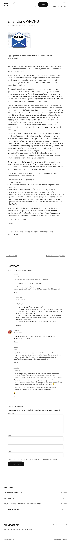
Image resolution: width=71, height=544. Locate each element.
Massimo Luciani (18, 332)
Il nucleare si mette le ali (13, 493)
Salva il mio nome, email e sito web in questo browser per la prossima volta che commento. (33, 459)
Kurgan (15, 26)
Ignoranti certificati (11, 509)
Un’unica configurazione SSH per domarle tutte (22, 504)
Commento (11, 413)
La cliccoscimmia (11, 256)
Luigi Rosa (16, 276)
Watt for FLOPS (9, 498)
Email (9, 443)
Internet (20, 26)
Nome (10, 435)
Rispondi (16, 292)
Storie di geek (26, 26)
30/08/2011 (16, 274)
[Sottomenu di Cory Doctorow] (61, 6)
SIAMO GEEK (6, 4)
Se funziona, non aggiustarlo (55, 256)
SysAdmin (33, 26)
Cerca (43, 5)
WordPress (64, 539)
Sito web (10, 451)
